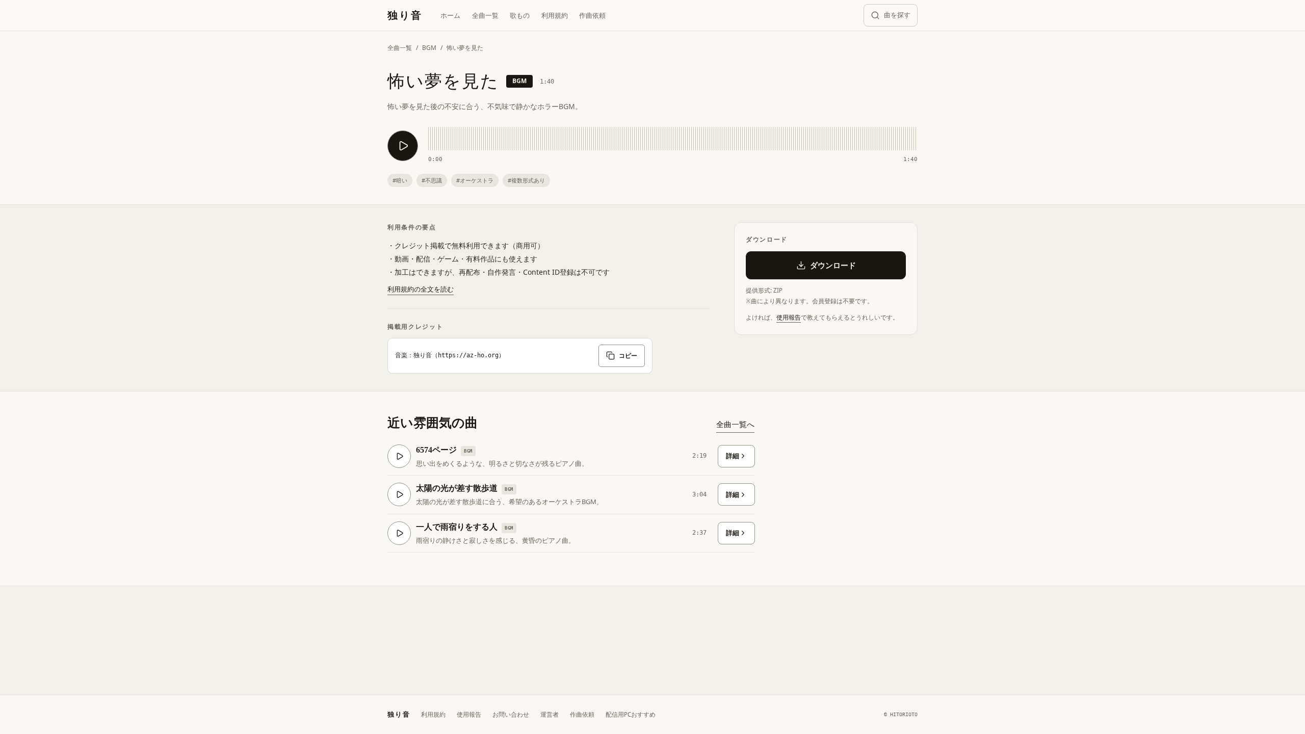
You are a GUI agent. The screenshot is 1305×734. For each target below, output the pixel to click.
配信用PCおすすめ (631, 714)
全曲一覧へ (735, 424)
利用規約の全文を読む (420, 289)
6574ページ (436, 449)
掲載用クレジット (415, 326)
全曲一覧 (485, 15)
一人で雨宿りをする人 (457, 526)
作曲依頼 (592, 15)
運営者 (549, 714)
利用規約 (554, 15)
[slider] (673, 138)
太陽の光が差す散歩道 (457, 488)
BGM (429, 47)
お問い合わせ (510, 714)
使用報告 (788, 317)
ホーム (450, 15)
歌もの (520, 15)
